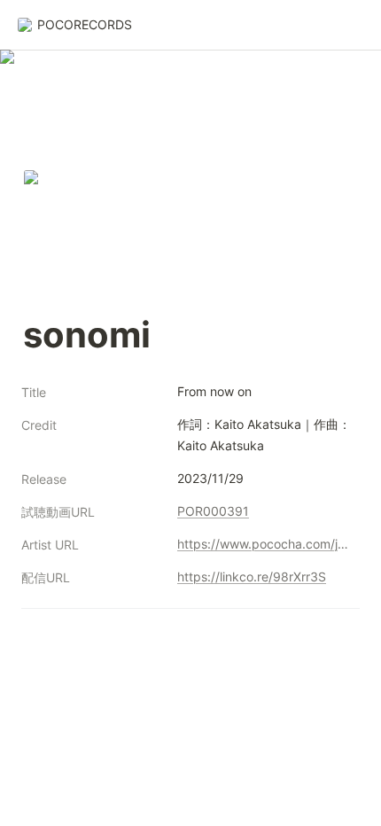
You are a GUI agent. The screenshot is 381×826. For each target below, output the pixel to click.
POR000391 (213, 510)
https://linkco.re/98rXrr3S (251, 576)
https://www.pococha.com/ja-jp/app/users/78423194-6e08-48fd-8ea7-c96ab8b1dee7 (265, 543)
